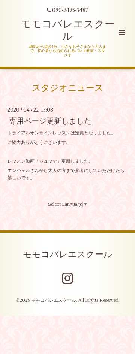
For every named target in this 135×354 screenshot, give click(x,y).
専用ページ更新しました (50, 121)
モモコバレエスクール (68, 30)
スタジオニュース (68, 88)
